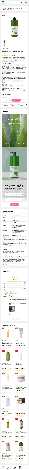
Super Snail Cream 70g (20, 410)
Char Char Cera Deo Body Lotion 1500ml (21, 433)
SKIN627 (4, 340)
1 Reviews (13, 55)
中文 (26, 2)
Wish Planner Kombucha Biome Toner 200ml (7, 456)
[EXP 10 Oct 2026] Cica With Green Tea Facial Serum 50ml (7, 433)
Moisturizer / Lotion (8, 9)
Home (4, 8)
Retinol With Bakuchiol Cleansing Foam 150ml (20, 343)
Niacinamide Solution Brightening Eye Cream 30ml (7, 388)
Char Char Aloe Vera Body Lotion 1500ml (21, 456)
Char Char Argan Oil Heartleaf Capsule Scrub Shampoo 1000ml (7, 365)
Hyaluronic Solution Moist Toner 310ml (7, 410)
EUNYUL (17, 408)
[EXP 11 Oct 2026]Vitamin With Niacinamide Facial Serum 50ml (7, 343)
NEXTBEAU (18, 363)
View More (14, 204)
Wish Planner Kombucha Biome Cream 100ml (20, 388)
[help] (26, 104)
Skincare (10, 8)
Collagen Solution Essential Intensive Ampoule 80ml (19, 365)
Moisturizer (17, 8)
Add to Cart (16, 100)
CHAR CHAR (5, 48)
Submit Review (15, 319)
